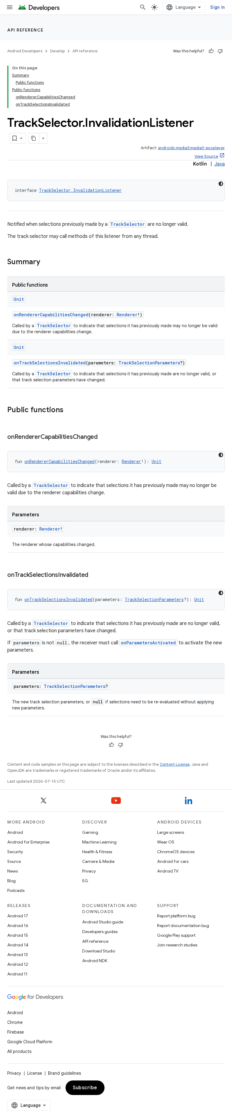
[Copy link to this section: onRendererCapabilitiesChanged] (104, 437)
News (12, 871)
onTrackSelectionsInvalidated (50, 363)
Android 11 (17, 974)
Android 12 (17, 964)
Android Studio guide (102, 922)
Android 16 (17, 925)
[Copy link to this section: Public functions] (69, 410)
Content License (175, 764)
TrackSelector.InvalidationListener (80, 190)
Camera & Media (98, 861)
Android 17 (17, 916)
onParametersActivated (148, 643)
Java (219, 164)
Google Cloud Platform (29, 1041)
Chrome (15, 1022)
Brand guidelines (64, 1073)
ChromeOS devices (176, 851)
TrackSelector (127, 224)
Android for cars (172, 861)
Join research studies (177, 945)
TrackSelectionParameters (149, 363)
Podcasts (15, 890)
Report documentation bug (183, 925)
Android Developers (24, 51)
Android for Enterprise (28, 842)
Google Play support (176, 935)
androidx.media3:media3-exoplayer (191, 147)
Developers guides (100, 931)
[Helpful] (211, 51)
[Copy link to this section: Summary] (46, 262)
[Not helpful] (220, 51)
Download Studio (98, 951)
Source (14, 861)
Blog (11, 880)
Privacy (89, 871)
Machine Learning (99, 842)
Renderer (127, 314)
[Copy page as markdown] (33, 138)
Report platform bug (176, 916)
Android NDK (94, 960)
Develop (57, 51)
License (34, 1073)
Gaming (90, 832)
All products (19, 1051)
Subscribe (85, 1088)
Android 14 (17, 945)
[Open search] (143, 7)
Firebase (15, 1032)
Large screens (170, 832)
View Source (206, 156)
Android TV (168, 871)
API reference (25, 30)
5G (85, 880)
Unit (19, 299)
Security (15, 851)
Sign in (217, 7)
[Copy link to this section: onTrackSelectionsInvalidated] (94, 575)
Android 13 (17, 954)
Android (15, 832)
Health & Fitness (97, 851)
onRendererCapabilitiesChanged (51, 314)
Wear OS (165, 842)
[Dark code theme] (220, 183)
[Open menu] (10, 7)
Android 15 (17, 935)
